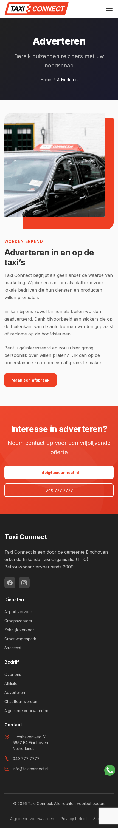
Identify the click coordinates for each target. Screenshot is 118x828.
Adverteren (14, 692)
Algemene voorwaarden (26, 710)
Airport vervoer (18, 611)
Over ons (12, 674)
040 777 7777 (59, 490)
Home (46, 79)
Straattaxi (12, 647)
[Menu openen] (109, 8)
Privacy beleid (74, 818)
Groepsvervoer (18, 620)
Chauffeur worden (20, 701)
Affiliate (11, 683)
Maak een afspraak (30, 380)
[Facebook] (9, 582)
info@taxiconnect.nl (59, 472)
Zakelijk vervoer (19, 629)
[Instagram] (24, 582)
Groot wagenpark (20, 638)
